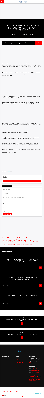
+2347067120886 (34, 368)
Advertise (5, 391)
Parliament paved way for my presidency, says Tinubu (22, 320)
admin (20, 34)
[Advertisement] (22, 11)
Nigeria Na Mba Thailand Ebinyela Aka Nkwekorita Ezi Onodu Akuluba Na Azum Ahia (16, 240)
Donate (16, 391)
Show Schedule (19, 359)
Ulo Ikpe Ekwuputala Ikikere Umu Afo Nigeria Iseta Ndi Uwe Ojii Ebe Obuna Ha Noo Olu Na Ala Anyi (22, 260)
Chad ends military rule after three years (22, 334)
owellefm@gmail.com (35, 370)
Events (18, 361)
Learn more (31, 362)
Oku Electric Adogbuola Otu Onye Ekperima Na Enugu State (22, 296)
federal (9, 171)
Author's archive (22, 181)
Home (18, 358)
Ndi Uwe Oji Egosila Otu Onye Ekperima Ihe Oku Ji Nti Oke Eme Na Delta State (22, 278)
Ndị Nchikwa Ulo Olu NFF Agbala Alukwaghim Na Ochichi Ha (12, 239)
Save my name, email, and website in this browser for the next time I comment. (21, 212)
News (22, 22)
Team (11, 391)
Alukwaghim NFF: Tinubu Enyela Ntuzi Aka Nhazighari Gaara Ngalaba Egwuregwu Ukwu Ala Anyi (18, 237)
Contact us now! (20, 362)
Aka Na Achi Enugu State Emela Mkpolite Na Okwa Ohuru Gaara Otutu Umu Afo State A (17, 244)
